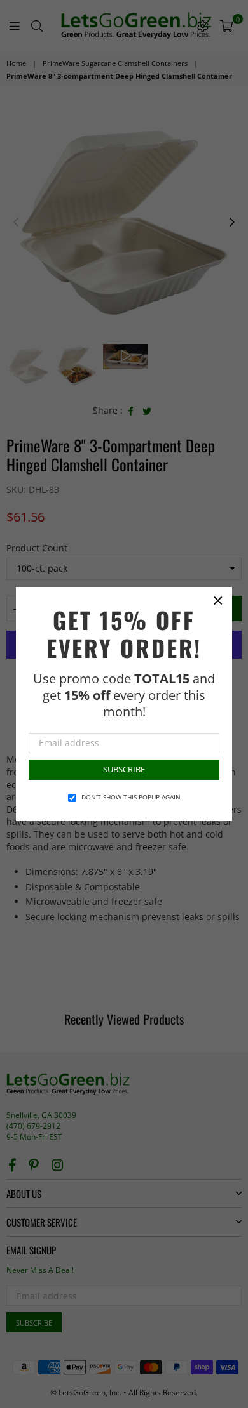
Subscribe (124, 769)
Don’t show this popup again (131, 797)
